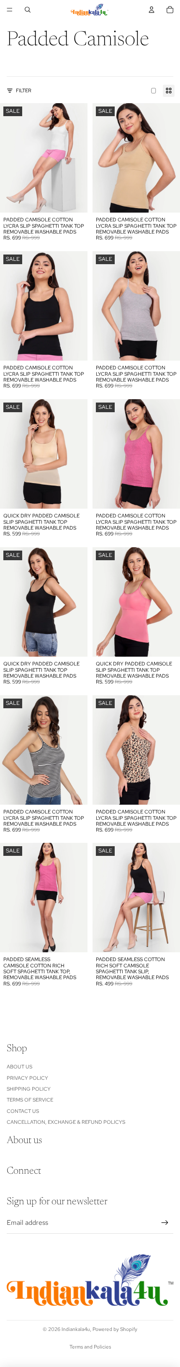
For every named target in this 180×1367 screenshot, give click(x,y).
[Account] (151, 9)
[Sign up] (165, 1222)
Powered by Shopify (115, 1329)
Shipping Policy (29, 1089)
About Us (19, 1066)
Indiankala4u (76, 1329)
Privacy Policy (27, 1078)
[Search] (27, 9)
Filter (23, 90)
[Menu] (9, 9)
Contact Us (23, 1111)
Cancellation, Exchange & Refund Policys (66, 1122)
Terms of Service (30, 1100)
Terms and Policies (90, 1347)
